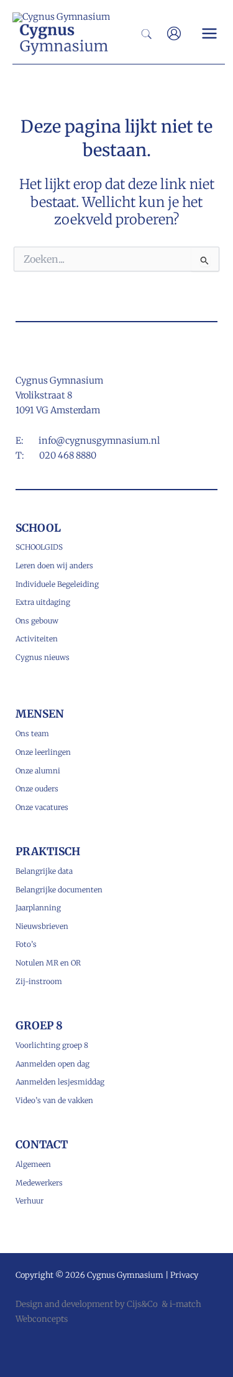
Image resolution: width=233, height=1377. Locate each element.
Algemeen (33, 1164)
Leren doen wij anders (54, 565)
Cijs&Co (142, 1304)
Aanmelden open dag (52, 1063)
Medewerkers (39, 1182)
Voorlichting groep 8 (52, 1045)
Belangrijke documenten (59, 889)
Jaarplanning (38, 907)
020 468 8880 (67, 455)
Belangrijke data (44, 871)
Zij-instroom (39, 981)
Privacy (184, 1275)
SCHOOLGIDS (39, 547)
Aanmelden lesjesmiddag (60, 1081)
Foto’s (26, 944)
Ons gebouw (37, 620)
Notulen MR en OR (48, 962)
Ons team (32, 733)
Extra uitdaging (43, 602)
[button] (147, 35)
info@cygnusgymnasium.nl (99, 440)
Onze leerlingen (43, 752)
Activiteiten (37, 638)
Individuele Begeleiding (57, 584)
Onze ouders (37, 788)
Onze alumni (38, 770)
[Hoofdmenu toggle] (209, 33)
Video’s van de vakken (54, 1100)
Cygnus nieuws (43, 657)
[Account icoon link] (174, 33)
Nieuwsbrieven (42, 926)
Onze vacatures (42, 807)
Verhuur (29, 1200)
